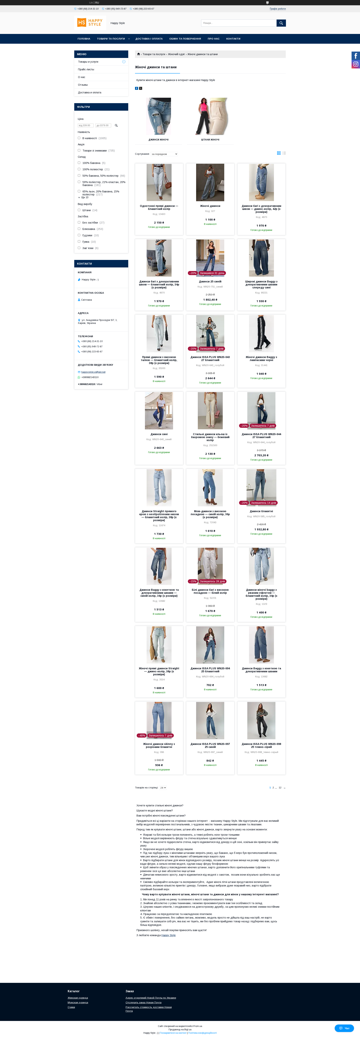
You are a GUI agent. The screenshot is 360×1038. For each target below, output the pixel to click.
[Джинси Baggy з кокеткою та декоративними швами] (261, 644)
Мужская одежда (78, 1002)
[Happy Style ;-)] (90, 29)
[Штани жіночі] (210, 116)
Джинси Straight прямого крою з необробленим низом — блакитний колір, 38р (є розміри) (159, 516)
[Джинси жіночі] (158, 116)
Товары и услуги (88, 61)
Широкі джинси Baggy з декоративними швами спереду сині (261, 284)
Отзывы (83, 84)
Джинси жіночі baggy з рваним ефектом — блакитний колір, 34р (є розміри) (261, 594)
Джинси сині (159, 434)
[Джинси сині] (159, 410)
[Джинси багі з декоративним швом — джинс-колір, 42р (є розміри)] (261, 182)
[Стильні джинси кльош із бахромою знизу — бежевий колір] (210, 410)
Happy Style (168, 935)
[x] (140, 88)
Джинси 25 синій (210, 281)
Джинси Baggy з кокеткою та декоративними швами (261, 670)
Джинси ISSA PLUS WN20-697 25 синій (210, 745)
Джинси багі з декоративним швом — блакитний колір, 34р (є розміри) (159, 284)
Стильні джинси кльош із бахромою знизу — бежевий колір (210, 437)
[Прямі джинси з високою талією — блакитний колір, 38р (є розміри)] (159, 333)
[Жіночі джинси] (210, 182)
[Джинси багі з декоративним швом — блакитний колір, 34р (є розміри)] (159, 258)
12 (280, 787)
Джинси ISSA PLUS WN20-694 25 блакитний (210, 670)
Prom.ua (197, 1026)
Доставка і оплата (149, 38)
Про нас (214, 38)
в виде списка (284, 154)
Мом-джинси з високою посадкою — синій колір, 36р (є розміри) (210, 514)
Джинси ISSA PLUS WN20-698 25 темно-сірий (261, 745)
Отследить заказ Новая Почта (143, 1002)
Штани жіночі (210, 139)
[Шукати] (281, 23)
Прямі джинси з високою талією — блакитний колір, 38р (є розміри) (159, 360)
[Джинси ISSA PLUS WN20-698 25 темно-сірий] (261, 720)
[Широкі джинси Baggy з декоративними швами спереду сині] (261, 258)
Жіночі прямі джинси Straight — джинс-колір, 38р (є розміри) (159, 671)
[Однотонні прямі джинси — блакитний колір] (159, 182)
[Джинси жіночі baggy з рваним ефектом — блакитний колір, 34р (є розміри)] (261, 566)
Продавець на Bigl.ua (180, 1029)
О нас (81, 77)
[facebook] (136, 88)
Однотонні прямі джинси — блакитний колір (159, 207)
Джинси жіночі (158, 139)
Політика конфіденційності (202, 1033)
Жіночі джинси (210, 205)
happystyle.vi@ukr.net (93, 372)
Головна (84, 38)
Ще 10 (84, 197)
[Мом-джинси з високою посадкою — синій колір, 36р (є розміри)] (210, 487)
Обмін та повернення (185, 38)
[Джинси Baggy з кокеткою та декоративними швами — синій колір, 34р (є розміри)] (159, 566)
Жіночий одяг (176, 54)
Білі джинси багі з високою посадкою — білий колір (210, 591)
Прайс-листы (86, 69)
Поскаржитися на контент (173, 1033)
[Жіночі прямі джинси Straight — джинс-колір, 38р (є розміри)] (159, 644)
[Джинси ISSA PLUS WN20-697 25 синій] (210, 720)
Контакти (233, 38)
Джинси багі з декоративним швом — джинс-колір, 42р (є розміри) (261, 208)
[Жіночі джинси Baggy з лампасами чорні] (261, 333)
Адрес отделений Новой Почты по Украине (151, 997)
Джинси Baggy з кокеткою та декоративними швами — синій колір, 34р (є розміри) (159, 592)
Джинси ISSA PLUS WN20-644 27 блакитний (261, 436)
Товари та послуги (111, 38)
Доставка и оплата (89, 92)
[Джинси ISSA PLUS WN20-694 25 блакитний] (210, 644)
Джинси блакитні (261, 511)
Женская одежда (78, 997)
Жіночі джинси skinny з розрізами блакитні (159, 745)
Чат (347, 1028)
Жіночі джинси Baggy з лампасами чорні (261, 359)
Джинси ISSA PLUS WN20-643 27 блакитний (210, 359)
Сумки (71, 1007)
